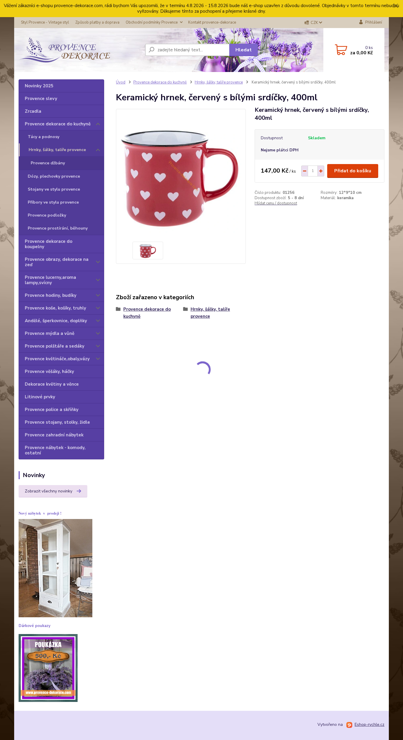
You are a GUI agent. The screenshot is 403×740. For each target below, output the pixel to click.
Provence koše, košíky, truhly (55, 308)
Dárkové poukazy (34, 625)
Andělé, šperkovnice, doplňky (56, 321)
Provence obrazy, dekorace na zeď (57, 262)
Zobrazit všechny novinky (48, 491)
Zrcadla (33, 111)
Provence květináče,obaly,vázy (57, 359)
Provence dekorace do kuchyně (58, 124)
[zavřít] (395, 6)
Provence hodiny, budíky (50, 295)
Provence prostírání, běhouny (58, 228)
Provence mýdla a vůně (49, 333)
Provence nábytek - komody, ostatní (55, 450)
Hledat (243, 50)
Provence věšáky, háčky (49, 371)
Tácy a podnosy (43, 137)
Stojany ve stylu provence (54, 189)
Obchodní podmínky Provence (152, 22)
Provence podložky (47, 215)
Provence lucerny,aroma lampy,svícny (50, 280)
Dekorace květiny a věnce (52, 384)
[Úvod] (64, 50)
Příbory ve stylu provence (53, 202)
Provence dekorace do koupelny (48, 244)
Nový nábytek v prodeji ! (40, 513)
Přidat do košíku (352, 171)
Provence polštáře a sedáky (54, 346)
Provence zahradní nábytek (54, 435)
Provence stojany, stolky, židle (57, 422)
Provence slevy (41, 98)
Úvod (120, 82)
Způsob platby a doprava (97, 22)
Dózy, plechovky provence (54, 176)
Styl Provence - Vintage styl (45, 22)
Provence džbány (48, 163)
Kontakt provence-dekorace (212, 22)
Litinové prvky (40, 397)
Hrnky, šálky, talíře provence (57, 150)
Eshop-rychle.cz (369, 724)
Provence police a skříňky (51, 409)
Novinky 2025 (39, 86)
